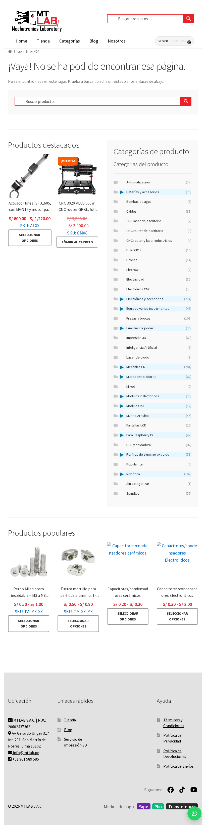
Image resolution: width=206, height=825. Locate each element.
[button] (194, 813)
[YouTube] (193, 789)
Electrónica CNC (158, 289)
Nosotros (117, 41)
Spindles (158, 493)
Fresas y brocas (158, 318)
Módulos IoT (158, 406)
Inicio (18, 51)
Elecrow (158, 269)
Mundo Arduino (158, 415)
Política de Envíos (178, 766)
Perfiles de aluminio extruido (158, 454)
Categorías (69, 41)
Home (21, 41)
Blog (93, 41)
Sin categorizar (158, 483)
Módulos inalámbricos (158, 396)
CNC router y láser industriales (158, 240)
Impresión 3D (158, 337)
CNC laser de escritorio (158, 221)
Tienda (43, 41)
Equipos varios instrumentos (158, 308)
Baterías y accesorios (158, 192)
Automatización (158, 182)
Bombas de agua (158, 201)
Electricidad (158, 279)
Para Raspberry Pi (158, 435)
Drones (158, 260)
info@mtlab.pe (25, 752)
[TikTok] (182, 789)
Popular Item (158, 464)
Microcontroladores (158, 376)
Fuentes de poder (158, 328)
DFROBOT (158, 250)
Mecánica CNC (158, 367)
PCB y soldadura (158, 445)
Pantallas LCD (158, 425)
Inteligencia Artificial (158, 347)
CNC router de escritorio (158, 230)
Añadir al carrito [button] (77, 242)
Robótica (158, 474)
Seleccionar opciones (29, 237)
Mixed (158, 386)
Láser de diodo (158, 357)
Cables (158, 211)
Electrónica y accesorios (158, 299)
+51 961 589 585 (25, 759)
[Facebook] (170, 789)
